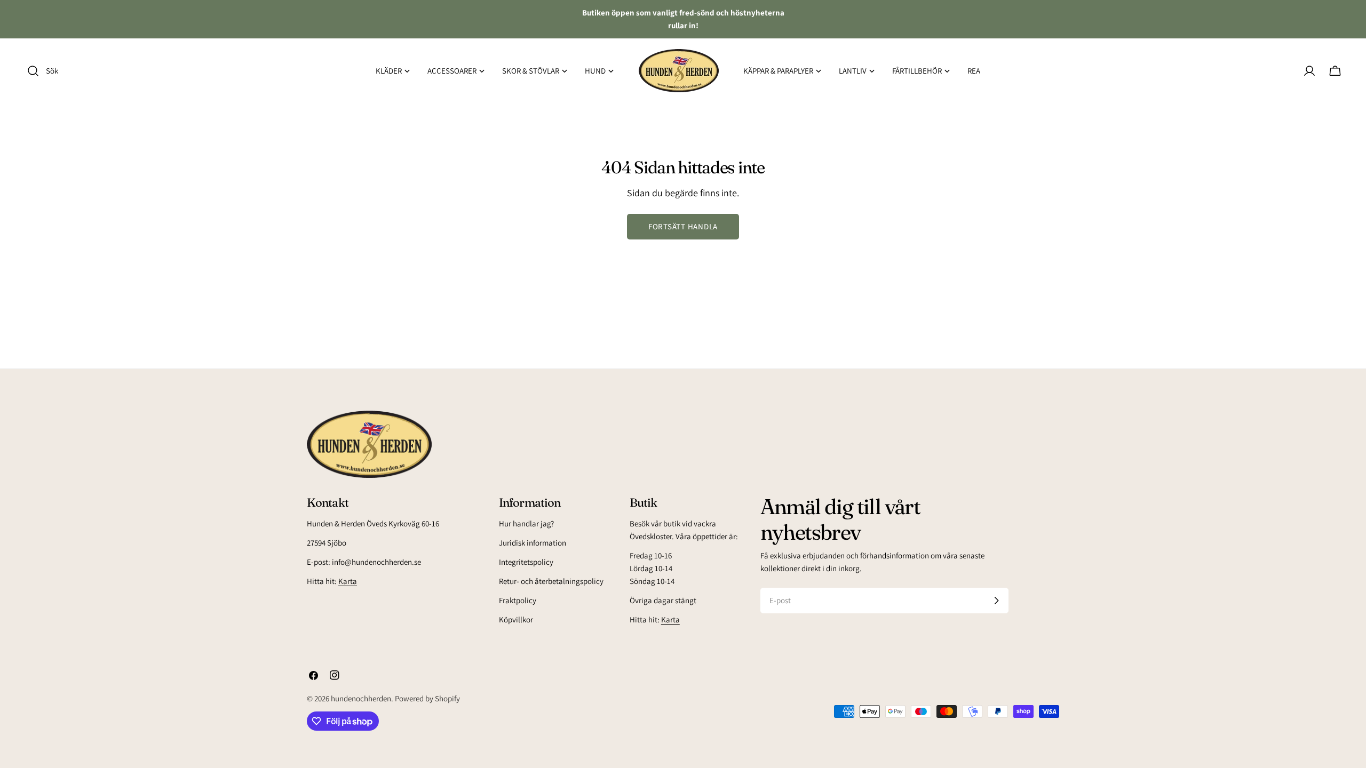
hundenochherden (361, 698)
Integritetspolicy (526, 562)
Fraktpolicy (517, 600)
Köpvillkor (516, 619)
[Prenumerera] (996, 600)
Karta (347, 581)
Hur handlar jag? (526, 523)
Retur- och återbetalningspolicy (551, 581)
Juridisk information (532, 543)
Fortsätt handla (683, 226)
